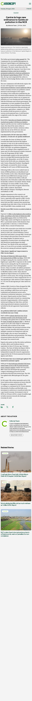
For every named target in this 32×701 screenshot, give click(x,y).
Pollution (16, 12)
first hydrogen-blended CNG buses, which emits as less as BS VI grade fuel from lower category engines (16, 365)
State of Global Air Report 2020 (12, 321)
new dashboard (6, 145)
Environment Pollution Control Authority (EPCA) (16, 87)
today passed (20, 59)
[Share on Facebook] (13, 407)
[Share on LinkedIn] (2, 407)
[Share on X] (7, 407)
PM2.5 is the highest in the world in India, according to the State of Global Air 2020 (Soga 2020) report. (16, 216)
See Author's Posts (16, 435)
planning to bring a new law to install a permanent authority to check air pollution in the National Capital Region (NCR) (15, 73)
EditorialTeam (12, 25)
